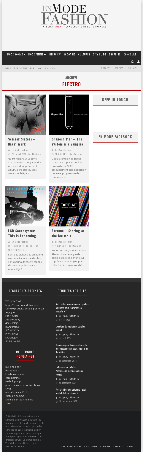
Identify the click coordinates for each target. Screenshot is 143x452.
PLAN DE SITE (90, 446)
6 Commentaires (19, 249)
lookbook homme (15, 374)
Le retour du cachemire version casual (70, 328)
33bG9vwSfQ (12, 319)
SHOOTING (69, 54)
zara (8, 403)
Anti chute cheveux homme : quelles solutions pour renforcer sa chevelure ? (72, 307)
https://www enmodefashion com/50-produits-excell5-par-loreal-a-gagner (25, 308)
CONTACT (119, 68)
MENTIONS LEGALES (71, 446)
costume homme (14, 395)
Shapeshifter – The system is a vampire (67, 141)
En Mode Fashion (20, 149)
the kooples (12, 370)
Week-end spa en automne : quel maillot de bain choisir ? (71, 391)
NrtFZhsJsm (11, 337)
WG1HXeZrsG (13, 301)
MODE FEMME (35, 54)
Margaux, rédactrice (69, 315)
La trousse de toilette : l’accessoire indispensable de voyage (69, 370)
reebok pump (13, 381)
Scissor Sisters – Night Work (21, 141)
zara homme (12, 377)
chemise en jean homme (19, 399)
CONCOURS (129, 54)
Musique (36, 154)
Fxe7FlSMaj (11, 315)
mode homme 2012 (16, 392)
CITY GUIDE (99, 54)
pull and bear (12, 366)
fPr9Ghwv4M (12, 341)
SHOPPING (115, 54)
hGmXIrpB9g (12, 326)
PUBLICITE (133, 68)
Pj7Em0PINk (11, 334)
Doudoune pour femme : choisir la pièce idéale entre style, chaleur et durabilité (72, 348)
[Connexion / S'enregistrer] (138, 61)
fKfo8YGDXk (12, 330)
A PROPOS (105, 68)
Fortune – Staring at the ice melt (68, 233)
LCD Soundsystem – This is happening (23, 233)
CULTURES (84, 54)
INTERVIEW (55, 54)
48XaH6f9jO (12, 323)
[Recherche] (133, 61)
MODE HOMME (15, 54)
